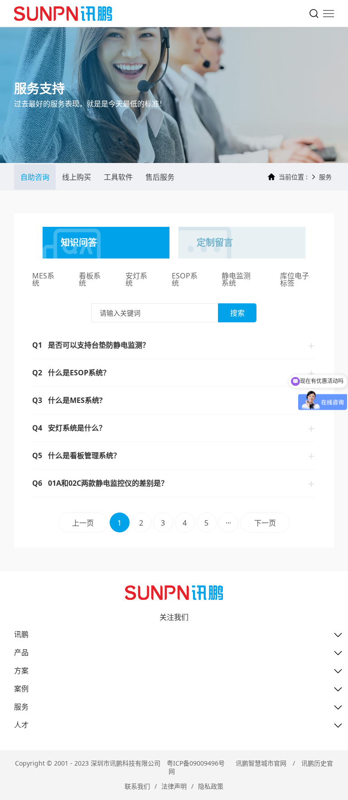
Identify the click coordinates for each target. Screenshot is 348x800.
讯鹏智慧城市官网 (261, 763)
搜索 (237, 313)
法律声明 (174, 786)
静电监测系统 (236, 280)
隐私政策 (210, 786)
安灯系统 (136, 280)
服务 (325, 176)
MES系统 (43, 280)
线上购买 (76, 177)
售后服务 (159, 177)
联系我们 (137, 786)
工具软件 (118, 177)
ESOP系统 (185, 280)
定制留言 (215, 242)
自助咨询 (34, 177)
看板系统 (90, 280)
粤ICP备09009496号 (196, 763)
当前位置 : (293, 176)
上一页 (83, 523)
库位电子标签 (294, 280)
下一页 (265, 523)
